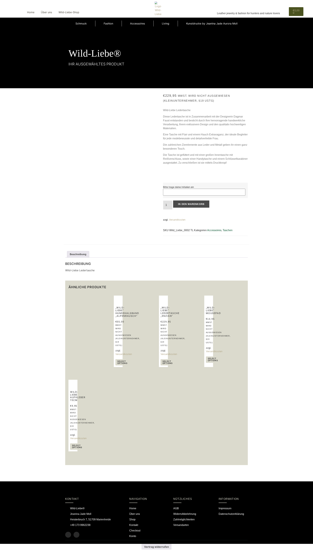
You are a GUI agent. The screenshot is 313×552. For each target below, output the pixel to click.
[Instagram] (76, 535)
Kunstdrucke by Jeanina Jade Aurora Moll (212, 23)
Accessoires (137, 23)
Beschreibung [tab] (78, 254)
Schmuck (81, 23)
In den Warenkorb (191, 204)
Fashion (108, 23)
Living (165, 23)
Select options (122, 362)
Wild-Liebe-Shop (69, 12)
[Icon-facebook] (68, 535)
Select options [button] (168, 362)
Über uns (46, 12)
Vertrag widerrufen (156, 546)
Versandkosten (177, 219)
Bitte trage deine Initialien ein (178, 187)
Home (30, 12)
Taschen (227, 230)
